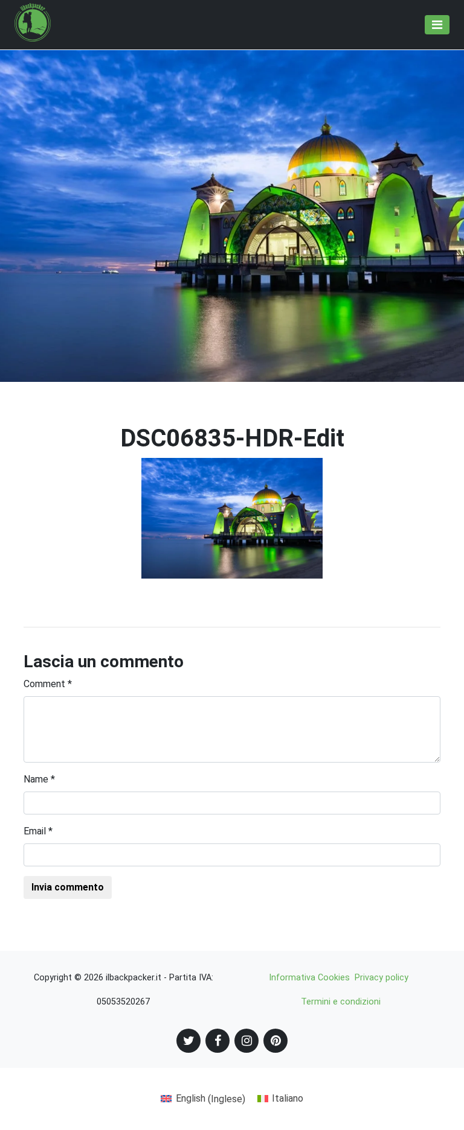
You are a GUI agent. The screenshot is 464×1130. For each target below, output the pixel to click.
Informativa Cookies (309, 978)
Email (38, 831)
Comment (48, 684)
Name (39, 779)
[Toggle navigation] (437, 24)
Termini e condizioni (341, 1002)
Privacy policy (381, 978)
